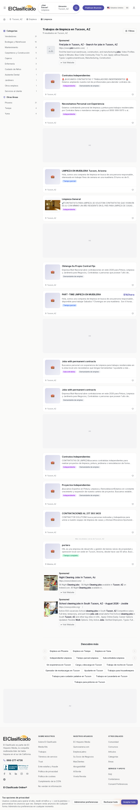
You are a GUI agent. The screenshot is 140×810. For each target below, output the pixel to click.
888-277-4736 (15, 760)
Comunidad (113, 742)
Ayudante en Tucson (93, 670)
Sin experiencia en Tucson (59, 665)
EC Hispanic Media (81, 742)
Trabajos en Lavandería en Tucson (111, 676)
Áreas (110, 761)
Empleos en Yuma (103, 651)
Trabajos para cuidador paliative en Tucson (71, 676)
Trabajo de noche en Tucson (120, 665)
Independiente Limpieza (61, 658)
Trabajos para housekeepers (121, 670)
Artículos (112, 752)
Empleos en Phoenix (59, 651)
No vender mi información (50, 786)
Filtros (131, 31)
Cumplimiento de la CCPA (49, 781)
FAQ (110, 774)
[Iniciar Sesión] (134, 8)
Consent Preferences (118, 784)
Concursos (113, 747)
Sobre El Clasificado (47, 742)
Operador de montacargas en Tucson (63, 670)
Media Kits (43, 747)
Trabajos (42, 752)
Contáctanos (114, 779)
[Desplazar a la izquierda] (45, 651)
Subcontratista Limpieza (113, 658)
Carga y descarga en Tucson (88, 665)
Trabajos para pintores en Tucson (89, 682)
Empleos (33, 19)
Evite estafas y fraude (48, 766)
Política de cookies (47, 776)
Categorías (113, 756)
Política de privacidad (48, 771)
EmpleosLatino (79, 752)
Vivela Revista (79, 776)
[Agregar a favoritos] (132, 94)
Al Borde (77, 771)
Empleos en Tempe (82, 651)
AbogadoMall (79, 766)
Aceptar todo (129, 802)
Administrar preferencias (86, 802)
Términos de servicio (47, 756)
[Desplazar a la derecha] (134, 651)
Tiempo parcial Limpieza (87, 658)
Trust (40, 761)
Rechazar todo (111, 802)
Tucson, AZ (17, 19)
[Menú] (4, 8)
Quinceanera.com (81, 747)
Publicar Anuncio (93, 8)
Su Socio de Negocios (83, 756)
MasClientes (78, 761)
